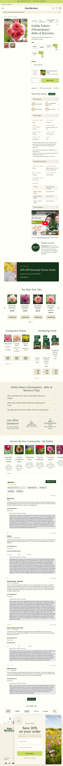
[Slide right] (24, 38)
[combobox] (31, 12)
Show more (31, 699)
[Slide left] (20, 38)
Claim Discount (29, 753)
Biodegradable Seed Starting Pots (46, 360)
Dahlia (15, 16)
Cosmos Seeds (16, 344)
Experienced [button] (10, 510)
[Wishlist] (56, 8)
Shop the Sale (24, 277)
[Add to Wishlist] (57, 25)
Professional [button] (10, 596)
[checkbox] (11, 491)
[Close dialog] (59, 717)
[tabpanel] (31, 594)
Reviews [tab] (12, 482)
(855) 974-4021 (31, 425)
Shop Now (7, 358)
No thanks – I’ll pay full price (30, 757)
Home (5, 16)
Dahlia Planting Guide (43, 237)
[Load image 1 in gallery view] (6, 45)
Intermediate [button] (10, 548)
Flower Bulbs (10, 16)
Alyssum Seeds (25, 344)
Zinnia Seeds (7, 344)
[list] (31, 424)
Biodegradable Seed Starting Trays (55, 353)
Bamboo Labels (37, 359)
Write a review (51, 481)
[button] (2, 8)
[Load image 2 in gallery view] (12, 45)
